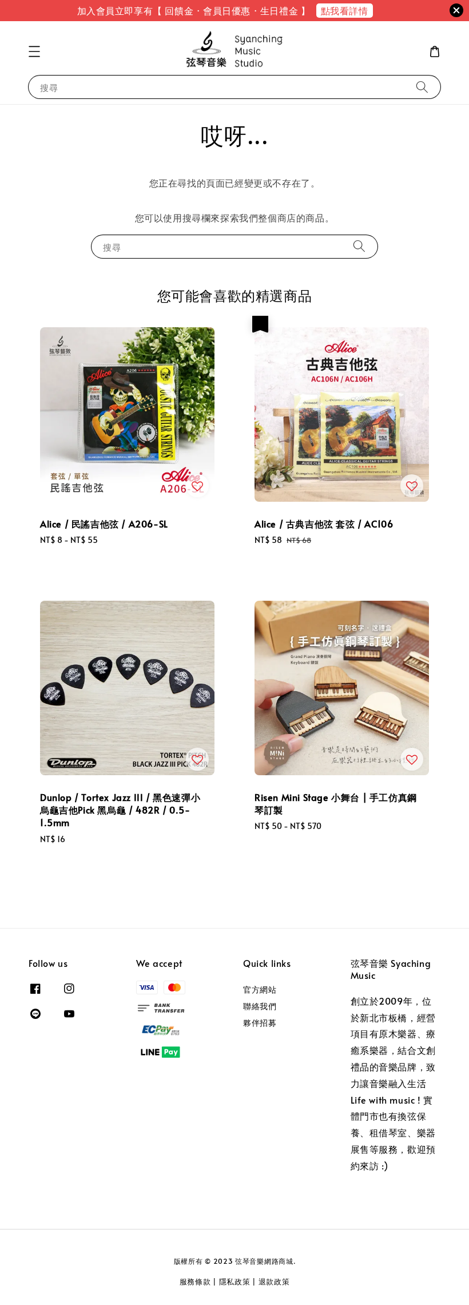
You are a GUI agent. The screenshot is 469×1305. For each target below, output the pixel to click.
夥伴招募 (259, 1022)
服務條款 (195, 1281)
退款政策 (274, 1281)
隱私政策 (235, 1281)
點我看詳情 (344, 10)
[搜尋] (422, 87)
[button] (34, 51)
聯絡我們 (259, 1006)
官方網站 (259, 990)
